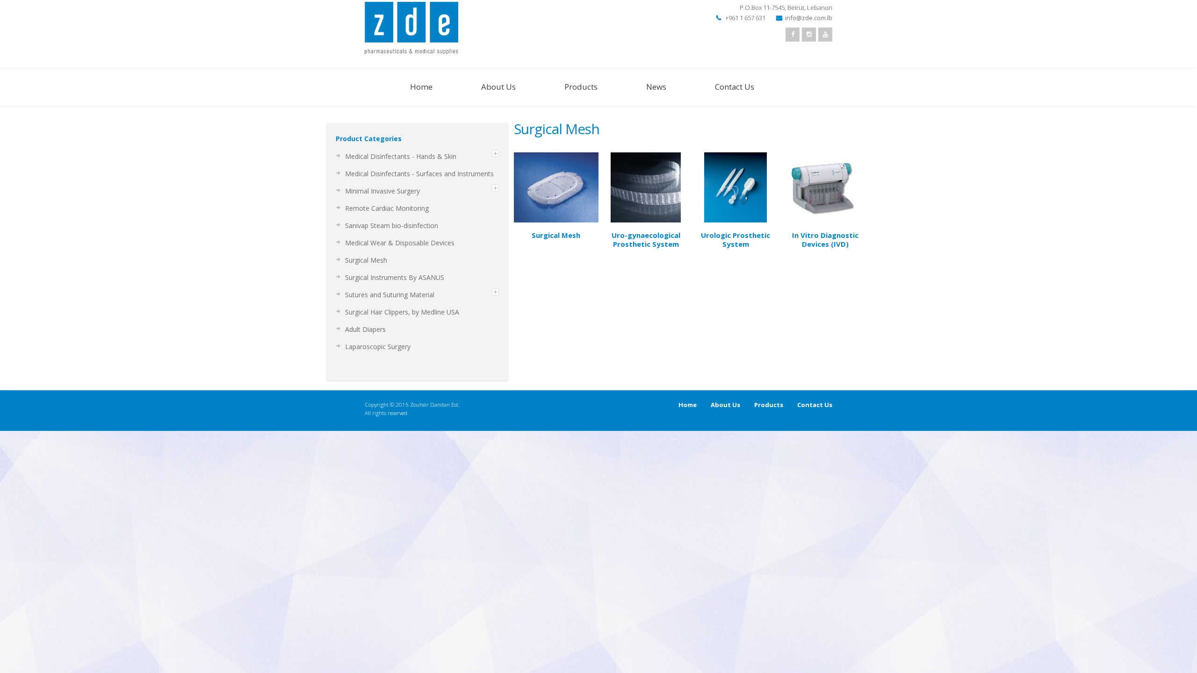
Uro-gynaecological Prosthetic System (646, 239)
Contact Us (734, 86)
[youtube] (825, 35)
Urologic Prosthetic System (735, 239)
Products (581, 86)
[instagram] (809, 35)
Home (421, 86)
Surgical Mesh (556, 235)
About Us (498, 86)
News (656, 86)
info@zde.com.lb (808, 18)
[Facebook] (793, 35)
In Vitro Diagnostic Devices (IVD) (825, 239)
